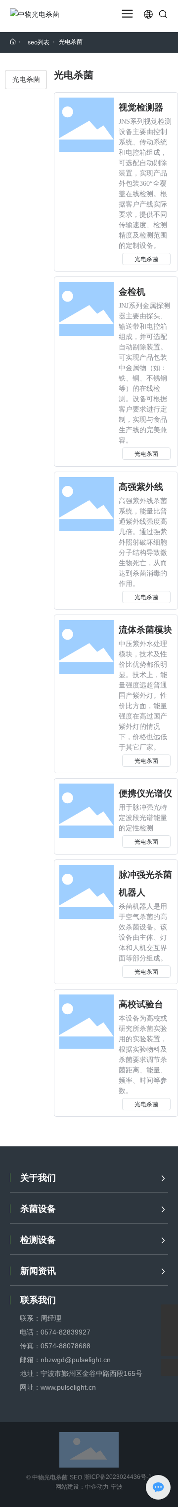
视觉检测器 (141, 107)
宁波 (117, 1486)
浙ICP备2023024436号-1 (118, 1476)
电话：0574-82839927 (55, 1332)
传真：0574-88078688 (55, 1346)
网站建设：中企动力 (82, 1486)
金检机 (132, 292)
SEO (76, 1477)
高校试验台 (141, 1004)
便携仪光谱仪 (145, 793)
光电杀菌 (146, 259)
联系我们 (38, 1300)
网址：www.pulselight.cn (58, 1387)
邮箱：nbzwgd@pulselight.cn (65, 1360)
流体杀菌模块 (145, 630)
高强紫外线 (141, 487)
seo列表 (38, 42)
